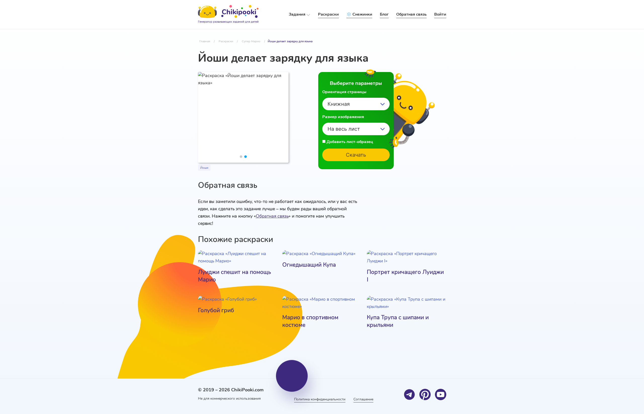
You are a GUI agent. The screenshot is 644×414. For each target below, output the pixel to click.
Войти (440, 14)
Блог (384, 14)
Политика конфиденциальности (319, 399)
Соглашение (363, 399)
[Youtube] (440, 394)
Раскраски (328, 14)
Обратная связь (272, 216)
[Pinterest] (425, 394)
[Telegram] (409, 394)
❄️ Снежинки (359, 14)
